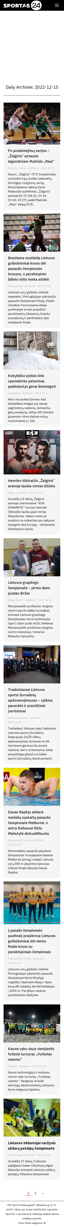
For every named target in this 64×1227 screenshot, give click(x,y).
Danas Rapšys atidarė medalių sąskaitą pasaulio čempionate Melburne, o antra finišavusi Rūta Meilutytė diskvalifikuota (29, 823)
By (34, 168)
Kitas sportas (15, 286)
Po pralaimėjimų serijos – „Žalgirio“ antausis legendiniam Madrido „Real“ (31, 156)
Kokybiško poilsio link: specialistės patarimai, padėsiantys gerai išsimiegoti (32, 381)
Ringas (11, 492)
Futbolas (12, 1066)
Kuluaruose (14, 393)
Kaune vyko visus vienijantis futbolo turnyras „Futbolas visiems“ (31, 1054)
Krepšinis (13, 168)
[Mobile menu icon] (56, 5)
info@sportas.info (31, 1218)
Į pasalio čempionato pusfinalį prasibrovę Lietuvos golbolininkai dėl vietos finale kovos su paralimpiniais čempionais (31, 941)
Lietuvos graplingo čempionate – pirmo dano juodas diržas (29, 588)
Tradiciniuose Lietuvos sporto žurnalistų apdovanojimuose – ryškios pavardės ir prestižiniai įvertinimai (30, 700)
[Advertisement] (32, 45)
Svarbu (22, 168)
